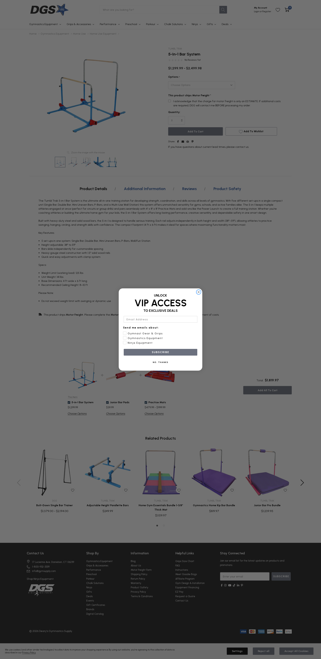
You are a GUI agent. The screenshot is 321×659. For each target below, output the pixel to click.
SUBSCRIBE (160, 352)
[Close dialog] (199, 292)
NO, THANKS (160, 362)
